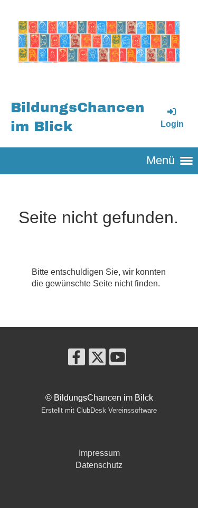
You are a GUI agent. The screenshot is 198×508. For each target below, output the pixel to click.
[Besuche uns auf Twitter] (97, 359)
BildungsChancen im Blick (78, 117)
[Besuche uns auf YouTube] (117, 359)
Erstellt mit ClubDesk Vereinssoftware (99, 410)
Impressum (99, 453)
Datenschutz (99, 465)
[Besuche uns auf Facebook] (76, 359)
